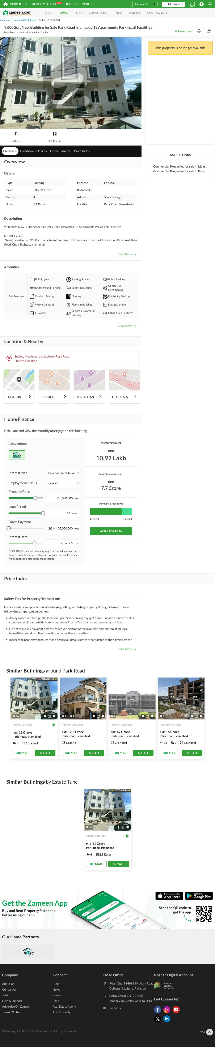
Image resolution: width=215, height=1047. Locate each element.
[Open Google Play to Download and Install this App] (199, 899)
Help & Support (12, 1001)
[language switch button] (192, 4)
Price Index (82, 151)
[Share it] (49, 716)
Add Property (62, 1012)
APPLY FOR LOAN (111, 531)
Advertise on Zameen (16, 1006)
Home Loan (184, 31)
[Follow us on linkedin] (168, 1022)
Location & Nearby (33, 151)
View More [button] (125, 326)
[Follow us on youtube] (177, 1013)
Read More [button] (125, 254)
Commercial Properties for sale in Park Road (180, 171)
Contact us (9, 989)
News (56, 989)
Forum (57, 995)
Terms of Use (11, 1012)
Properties (18, 4)
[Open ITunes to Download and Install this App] (170, 899)
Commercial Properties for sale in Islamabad (180, 166)
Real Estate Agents (65, 1006)
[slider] (35, 498)
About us (8, 984)
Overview (10, 151)
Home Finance (60, 151)
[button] (63, 473)
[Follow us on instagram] (168, 1013)
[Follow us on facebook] (158, 1013)
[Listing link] (34, 718)
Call (47, 753)
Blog (56, 984)
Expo (56, 1001)
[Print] (199, 31)
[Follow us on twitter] (158, 1022)
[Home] (5, 4)
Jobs (5, 995)
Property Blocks (46, 4)
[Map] (45, 716)
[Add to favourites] (54, 716)
